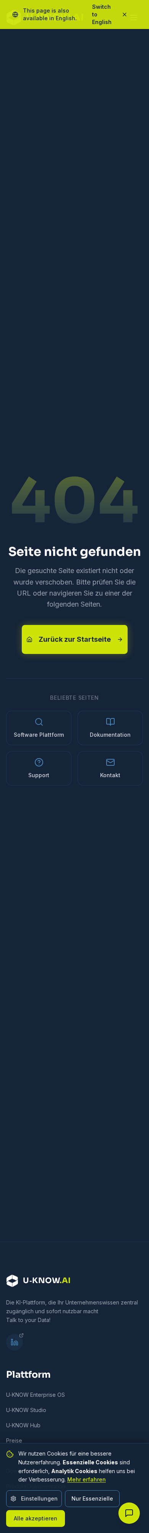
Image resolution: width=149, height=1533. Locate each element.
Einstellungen (39, 1498)
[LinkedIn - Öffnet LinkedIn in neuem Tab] (14, 1342)
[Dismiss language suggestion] (128, 14)
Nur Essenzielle (92, 1498)
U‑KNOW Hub (23, 1425)
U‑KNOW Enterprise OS (35, 1394)
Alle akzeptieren (35, 1518)
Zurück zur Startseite (75, 639)
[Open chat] (129, 1513)
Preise (14, 1440)
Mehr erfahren (86, 1479)
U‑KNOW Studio (26, 1410)
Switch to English (102, 14)
